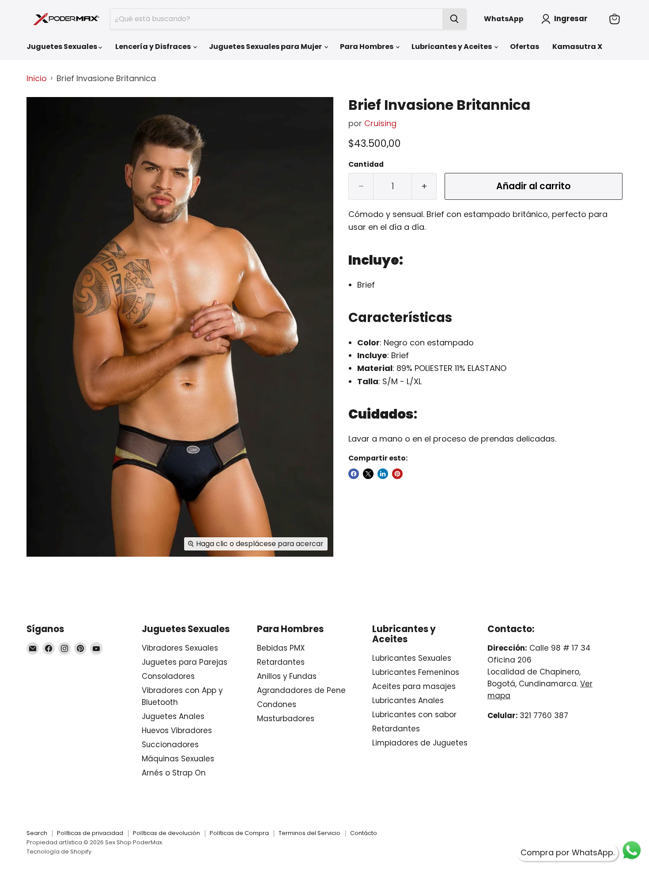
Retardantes (281, 662)
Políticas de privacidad (90, 833)
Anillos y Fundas (287, 676)
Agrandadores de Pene (301, 690)
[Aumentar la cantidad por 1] (424, 186)
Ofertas (524, 46)
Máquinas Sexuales (178, 758)
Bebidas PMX (281, 648)
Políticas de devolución (166, 833)
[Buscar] (454, 19)
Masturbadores (285, 718)
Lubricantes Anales (408, 700)
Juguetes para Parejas (184, 662)
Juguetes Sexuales (62, 46)
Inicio (36, 78)
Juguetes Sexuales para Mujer (266, 46)
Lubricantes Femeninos (415, 672)
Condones (276, 704)
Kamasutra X (577, 46)
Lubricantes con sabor (414, 714)
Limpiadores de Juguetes (420, 743)
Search (36, 833)
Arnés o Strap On (174, 773)
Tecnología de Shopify (58, 851)
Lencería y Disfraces (153, 46)
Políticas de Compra (239, 833)
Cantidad (366, 165)
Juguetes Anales (173, 716)
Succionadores (170, 744)
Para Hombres (367, 46)
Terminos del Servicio (309, 833)
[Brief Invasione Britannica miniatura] (43, 123)
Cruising (380, 123)
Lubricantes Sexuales (411, 658)
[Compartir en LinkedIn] (382, 473)
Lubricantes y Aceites (452, 46)
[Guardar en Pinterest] (397, 473)
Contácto (363, 833)
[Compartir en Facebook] (353, 473)
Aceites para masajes (414, 686)
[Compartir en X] (368, 473)
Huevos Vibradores (177, 730)
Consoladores (168, 676)
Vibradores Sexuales (180, 648)
